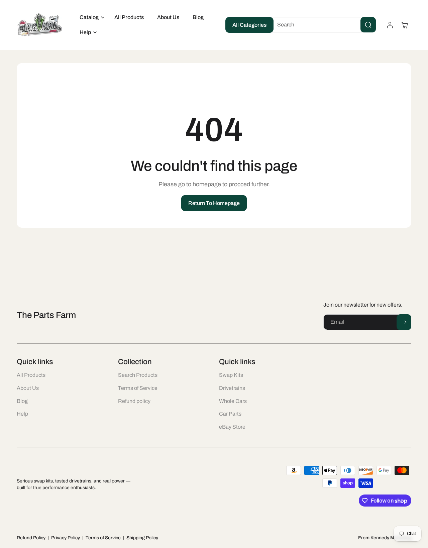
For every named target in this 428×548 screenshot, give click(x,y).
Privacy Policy (65, 537)
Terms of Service (103, 537)
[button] (90, 17)
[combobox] (321, 24)
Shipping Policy (142, 537)
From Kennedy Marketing (384, 537)
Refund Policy (31, 537)
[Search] (368, 24)
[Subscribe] (404, 322)
